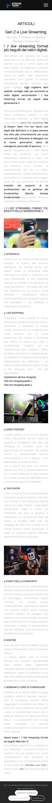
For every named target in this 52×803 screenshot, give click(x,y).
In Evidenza (26, 37)
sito (22, 769)
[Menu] (44, 5)
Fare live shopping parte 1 (17, 381)
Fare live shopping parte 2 (18, 385)
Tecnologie (17, 41)
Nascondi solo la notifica (19, 798)
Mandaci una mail (35, 765)
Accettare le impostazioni (26, 793)
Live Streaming (38, 37)
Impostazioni (38, 798)
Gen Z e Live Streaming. (26, 32)
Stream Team (34, 41)
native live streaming (31, 122)
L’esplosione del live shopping (20, 377)
